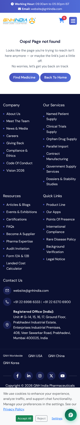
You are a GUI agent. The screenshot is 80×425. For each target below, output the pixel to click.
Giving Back (15, 143)
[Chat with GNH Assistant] (71, 415)
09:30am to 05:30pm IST (42, 4)
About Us (13, 114)
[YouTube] (62, 376)
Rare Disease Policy (61, 239)
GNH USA (35, 356)
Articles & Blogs (18, 205)
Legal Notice (55, 259)
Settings (57, 418)
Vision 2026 (15, 170)
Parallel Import (57, 146)
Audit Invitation (17, 248)
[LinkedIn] (29, 376)
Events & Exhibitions (21, 212)
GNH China (56, 356)
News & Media (17, 128)
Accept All (24, 418)
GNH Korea (11, 363)
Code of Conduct (19, 163)
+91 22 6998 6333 (26, 302)
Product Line (55, 205)
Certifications (16, 219)
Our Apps (53, 212)
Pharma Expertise (19, 241)
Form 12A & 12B (17, 256)
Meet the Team (17, 121)
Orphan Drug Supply (61, 139)
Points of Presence (60, 219)
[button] (73, 21)
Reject (41, 418)
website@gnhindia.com (42, 9)
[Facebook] (17, 376)
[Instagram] (40, 376)
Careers (12, 136)
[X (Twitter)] (51, 376)
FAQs (10, 226)
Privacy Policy (13, 409)
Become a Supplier (20, 234)
